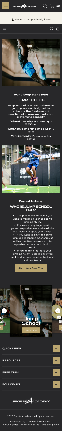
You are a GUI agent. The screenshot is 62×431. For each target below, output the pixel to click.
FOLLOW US (11, 384)
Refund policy (11, 424)
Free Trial (11, 372)
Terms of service (30, 424)
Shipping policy (50, 424)
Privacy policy (17, 421)
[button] (5, 5)
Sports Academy (23, 416)
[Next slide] (57, 310)
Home (18, 19)
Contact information (39, 421)
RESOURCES (11, 360)
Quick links (11, 348)
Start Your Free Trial (31, 268)
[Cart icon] (58, 29)
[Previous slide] (4, 310)
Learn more (31, 330)
